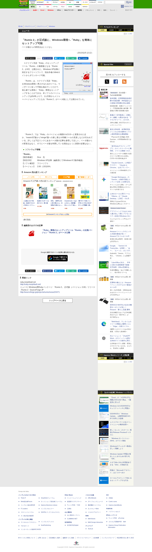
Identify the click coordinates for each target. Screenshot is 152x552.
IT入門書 (66, 177)
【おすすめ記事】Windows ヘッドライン (118, 392)
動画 (105, 10)
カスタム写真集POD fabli (117, 522)
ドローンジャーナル (27, 512)
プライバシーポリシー (84, 538)
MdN (87, 516)
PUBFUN (109, 508)
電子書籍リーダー (84, 177)
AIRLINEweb (92, 498)
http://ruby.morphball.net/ (30, 284)
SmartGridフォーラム (48, 498)
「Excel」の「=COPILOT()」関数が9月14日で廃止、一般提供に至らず (121, 400)
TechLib (90, 529)
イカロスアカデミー (94, 512)
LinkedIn (84, 58)
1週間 (120, 30)
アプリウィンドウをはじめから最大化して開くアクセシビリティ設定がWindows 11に (121, 213)
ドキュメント (89, 10)
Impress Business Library (49, 505)
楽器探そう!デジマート (74, 501)
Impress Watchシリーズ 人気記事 (116, 355)
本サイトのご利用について (26, 538)
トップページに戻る (57, 301)
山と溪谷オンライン (73, 515)
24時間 (111, 30)
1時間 (102, 30)
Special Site (108, 64)
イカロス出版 (90, 495)
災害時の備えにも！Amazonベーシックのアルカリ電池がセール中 (121, 285)
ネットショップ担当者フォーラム (51, 501)
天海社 (111, 498)
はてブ (61, 58)
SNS (98, 10)
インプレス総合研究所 (28, 505)
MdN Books (91, 519)
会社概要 (96, 538)
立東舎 (69, 508)
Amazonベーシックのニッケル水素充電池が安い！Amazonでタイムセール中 (120, 233)
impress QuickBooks (115, 505)
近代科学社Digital (72, 525)
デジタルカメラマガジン (28, 522)
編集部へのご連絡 (68, 538)
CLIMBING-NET (72, 519)
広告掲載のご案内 (54, 538)
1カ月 (129, 30)
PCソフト (48, 177)
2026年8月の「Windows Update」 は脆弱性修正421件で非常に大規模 (120, 416)
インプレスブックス (47, 522)
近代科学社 (68, 522)
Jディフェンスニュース (95, 501)
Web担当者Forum (26, 501)
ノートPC (31, 177)
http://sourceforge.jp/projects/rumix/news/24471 (40, 292)
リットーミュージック (74, 498)
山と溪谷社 (68, 512)
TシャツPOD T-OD (73, 505)
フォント (112, 10)
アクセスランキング (111, 27)
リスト (39, 58)
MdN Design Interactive (95, 522)
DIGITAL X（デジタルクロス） (50, 512)
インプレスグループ (108, 538)
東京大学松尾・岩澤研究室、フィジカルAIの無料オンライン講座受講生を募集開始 (121, 131)
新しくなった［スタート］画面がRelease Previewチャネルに (121, 432)
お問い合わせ (42, 538)
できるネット (25, 526)
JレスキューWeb (93, 508)
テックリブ (89, 526)
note (73, 58)
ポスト (32, 58)
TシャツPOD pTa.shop (116, 518)
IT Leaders (24, 508)
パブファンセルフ (114, 511)
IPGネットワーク (111, 515)
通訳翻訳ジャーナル (94, 505)
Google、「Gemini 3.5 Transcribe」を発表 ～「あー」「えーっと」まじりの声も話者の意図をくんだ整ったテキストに (121, 250)
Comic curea (113, 501)
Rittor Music (69, 495)
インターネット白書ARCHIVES (31, 529)
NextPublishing (46, 525)
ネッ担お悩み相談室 (27, 516)
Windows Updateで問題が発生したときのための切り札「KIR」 (120, 456)
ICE (107, 495)
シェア (49, 58)
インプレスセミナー (47, 508)
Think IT (23, 498)
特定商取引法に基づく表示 (125, 538)
